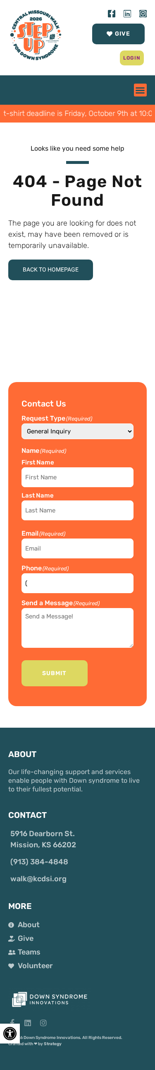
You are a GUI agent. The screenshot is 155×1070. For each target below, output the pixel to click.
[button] (132, 57)
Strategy (53, 1043)
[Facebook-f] (111, 13)
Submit (54, 673)
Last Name (37, 495)
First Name (37, 462)
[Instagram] (143, 13)
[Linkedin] (127, 13)
